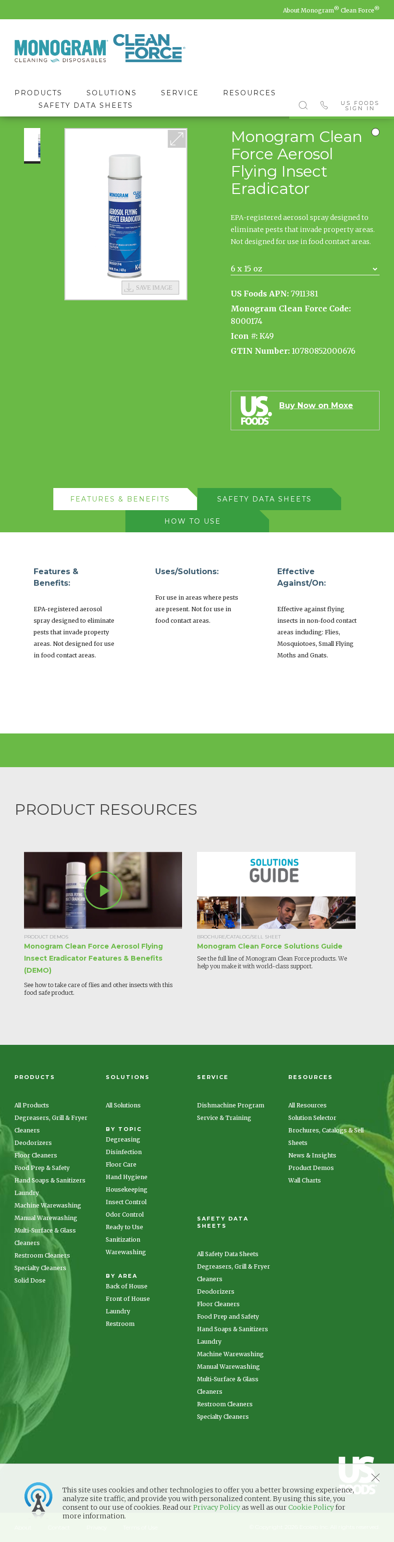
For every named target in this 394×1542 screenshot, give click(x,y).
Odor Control (125, 1214)
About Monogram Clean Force (331, 10)
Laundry (26, 1192)
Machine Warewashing (47, 1205)
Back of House (127, 1286)
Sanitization (123, 1239)
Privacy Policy (216, 1507)
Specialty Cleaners (40, 1268)
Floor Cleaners (35, 1155)
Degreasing (123, 1139)
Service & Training (224, 1117)
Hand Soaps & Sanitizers (50, 1180)
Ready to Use (124, 1227)
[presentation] (120, 499)
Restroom (120, 1323)
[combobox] (305, 268)
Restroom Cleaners (42, 1255)
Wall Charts (304, 1180)
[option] (125, 214)
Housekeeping (127, 1189)
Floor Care (121, 1164)
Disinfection (124, 1152)
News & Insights (312, 1155)
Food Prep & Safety (42, 1167)
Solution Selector (312, 1117)
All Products (31, 1105)
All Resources (307, 1105)
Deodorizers (33, 1142)
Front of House (128, 1298)
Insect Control (126, 1202)
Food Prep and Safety (228, 1316)
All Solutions (123, 1105)
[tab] (125, 499)
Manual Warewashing (45, 1217)
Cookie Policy (311, 1507)
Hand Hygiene (127, 1177)
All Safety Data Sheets (228, 1254)
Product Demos (311, 1167)
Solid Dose (30, 1280)
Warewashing (126, 1252)
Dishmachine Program (230, 1105)
